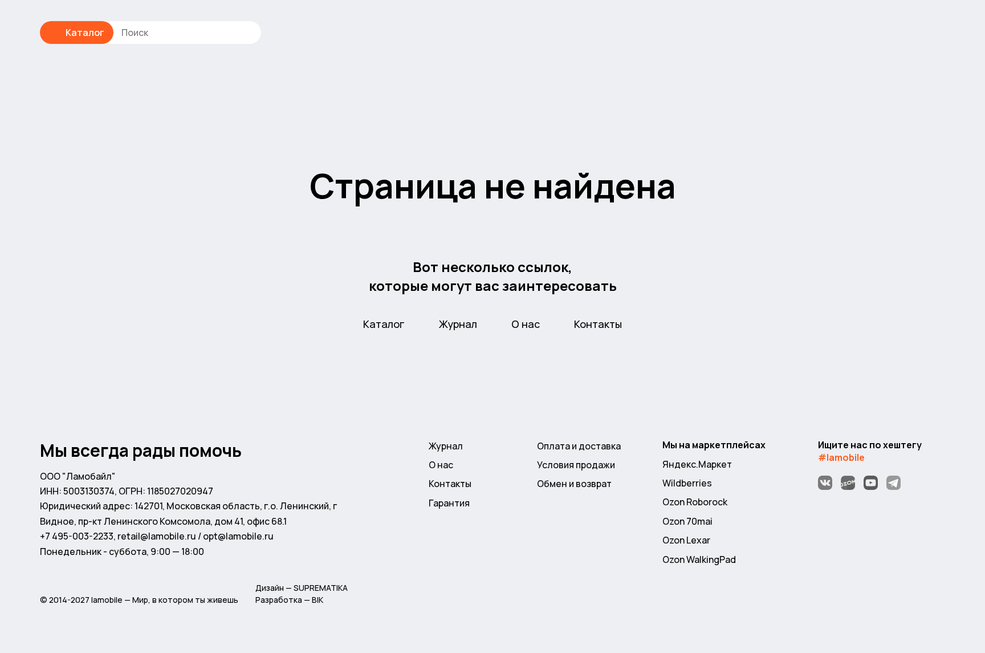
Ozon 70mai (687, 521)
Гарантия (449, 503)
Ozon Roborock (694, 502)
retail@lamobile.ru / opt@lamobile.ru (195, 536)
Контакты (598, 324)
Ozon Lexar (686, 540)
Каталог (85, 32)
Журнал (458, 324)
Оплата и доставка (579, 446)
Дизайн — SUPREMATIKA (301, 587)
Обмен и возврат (574, 483)
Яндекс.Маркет (697, 464)
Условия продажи (576, 465)
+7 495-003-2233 (76, 536)
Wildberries (687, 483)
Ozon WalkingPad (699, 559)
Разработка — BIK (289, 599)
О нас (525, 324)
